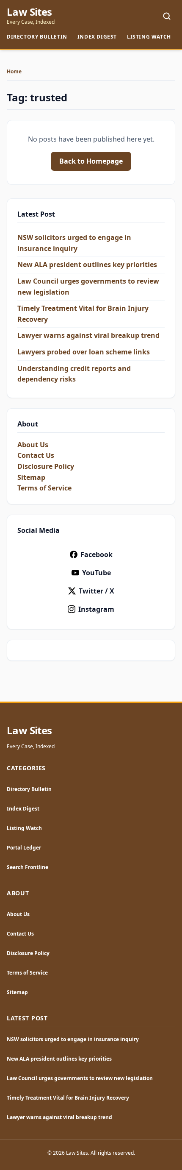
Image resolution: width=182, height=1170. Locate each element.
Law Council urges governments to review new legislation (80, 1078)
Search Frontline (27, 867)
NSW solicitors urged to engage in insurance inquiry (73, 1039)
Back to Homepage (91, 161)
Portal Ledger (24, 847)
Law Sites (29, 12)
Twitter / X (96, 591)
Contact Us (35, 455)
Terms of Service (44, 488)
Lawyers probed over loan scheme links (83, 352)
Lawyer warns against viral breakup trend (88, 335)
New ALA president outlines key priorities (87, 264)
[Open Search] (166, 16)
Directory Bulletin (37, 36)
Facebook (96, 554)
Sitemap (31, 477)
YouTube (96, 572)
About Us (32, 444)
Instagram (96, 609)
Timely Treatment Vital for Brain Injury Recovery (68, 1097)
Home (14, 71)
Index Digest (97, 36)
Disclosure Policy (45, 466)
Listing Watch (149, 36)
